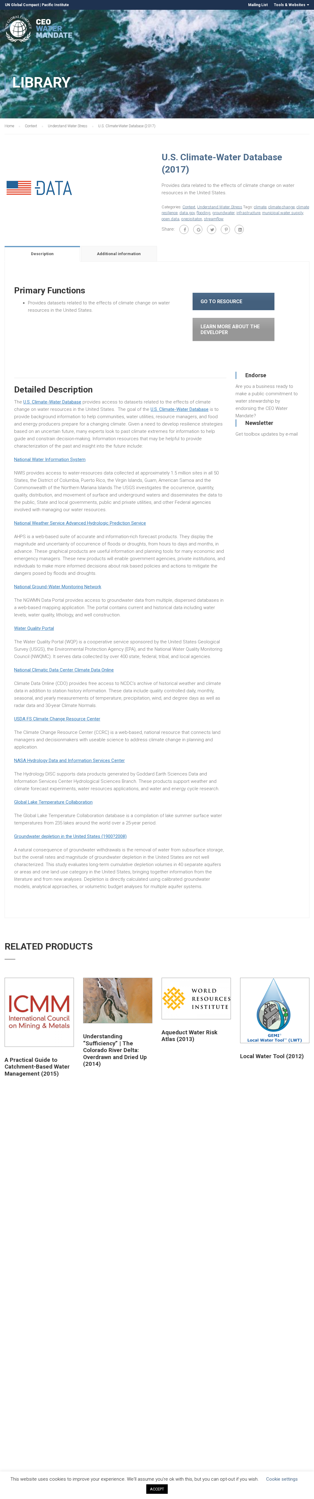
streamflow (214, 219)
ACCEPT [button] (157, 1489)
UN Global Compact (22, 5)
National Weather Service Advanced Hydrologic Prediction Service (80, 523)
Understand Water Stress (67, 126)
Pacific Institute (55, 5)
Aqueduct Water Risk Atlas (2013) (189, 1036)
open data (170, 219)
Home (9, 126)
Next (158, 187)
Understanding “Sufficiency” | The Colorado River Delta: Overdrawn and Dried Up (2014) (115, 1050)
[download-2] (39, 186)
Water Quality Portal (34, 628)
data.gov (187, 212)
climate (260, 207)
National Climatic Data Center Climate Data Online (64, 670)
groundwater (223, 212)
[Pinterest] (225, 229)
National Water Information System (50, 459)
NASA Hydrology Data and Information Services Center (69, 760)
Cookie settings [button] (282, 1479)
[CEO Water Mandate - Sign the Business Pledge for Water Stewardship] (39, 29)
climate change (281, 207)
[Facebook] (184, 229)
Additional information (119, 253)
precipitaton (191, 219)
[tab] (43, 253)
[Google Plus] (197, 229)
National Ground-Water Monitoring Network (57, 587)
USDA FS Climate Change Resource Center (57, 719)
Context (31, 126)
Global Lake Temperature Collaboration (53, 802)
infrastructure (248, 212)
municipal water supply (282, 212)
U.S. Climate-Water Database (52, 402)
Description (42, 253)
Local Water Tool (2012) (272, 1056)
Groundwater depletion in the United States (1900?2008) (70, 836)
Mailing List (258, 5)
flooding (203, 212)
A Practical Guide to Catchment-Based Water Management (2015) (37, 1067)
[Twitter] (211, 229)
